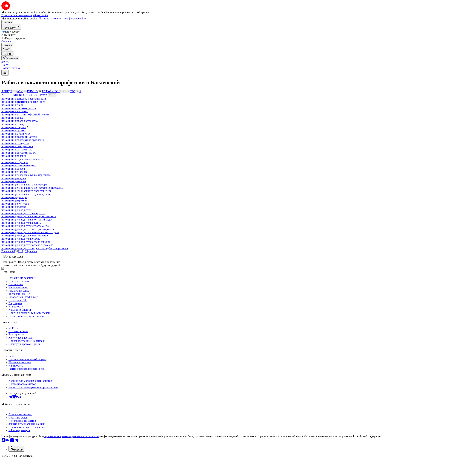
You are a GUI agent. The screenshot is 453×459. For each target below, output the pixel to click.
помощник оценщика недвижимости (23, 98)
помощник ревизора (13, 181)
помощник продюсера (14, 162)
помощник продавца (13, 155)
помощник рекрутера (14, 200)
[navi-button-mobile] (4, 72)
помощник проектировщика (18, 165)
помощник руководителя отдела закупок (25, 241)
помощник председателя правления (22, 139)
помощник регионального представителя (26, 190)
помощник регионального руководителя (25, 194)
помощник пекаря (12, 104)
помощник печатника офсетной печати (25, 114)
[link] (7, 53)
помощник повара (12, 117)
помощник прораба (13, 168)
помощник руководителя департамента (25, 225)
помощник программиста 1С (18, 152)
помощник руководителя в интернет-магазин (28, 216)
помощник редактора (14, 197)
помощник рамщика (13, 178)
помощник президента (15, 143)
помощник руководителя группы (21, 222)
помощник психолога (14, 171)
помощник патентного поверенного (23, 101)
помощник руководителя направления (24, 235)
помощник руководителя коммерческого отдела (30, 232)
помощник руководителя (16, 209)
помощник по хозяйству (15, 133)
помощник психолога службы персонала (26, 174)
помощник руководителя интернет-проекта (27, 229)
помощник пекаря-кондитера (18, 108)
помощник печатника (14, 111)
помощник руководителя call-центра (23, 213)
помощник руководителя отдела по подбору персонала (34, 248)
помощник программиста (16, 149)
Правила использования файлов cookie (62, 18)
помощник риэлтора (13, 206)
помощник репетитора (15, 203)
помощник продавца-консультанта (22, 159)
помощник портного (13, 130)
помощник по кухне (13, 127)
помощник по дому (13, 124)
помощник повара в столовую (19, 120)
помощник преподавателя (17, 146)
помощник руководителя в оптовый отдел (26, 219)
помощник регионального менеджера (24, 184)
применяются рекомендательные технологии (71, 436)
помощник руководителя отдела (20, 238)
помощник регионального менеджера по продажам (32, 187)
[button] (5, 61)
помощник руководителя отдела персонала (27, 244)
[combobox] (16, 449)
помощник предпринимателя (19, 136)
